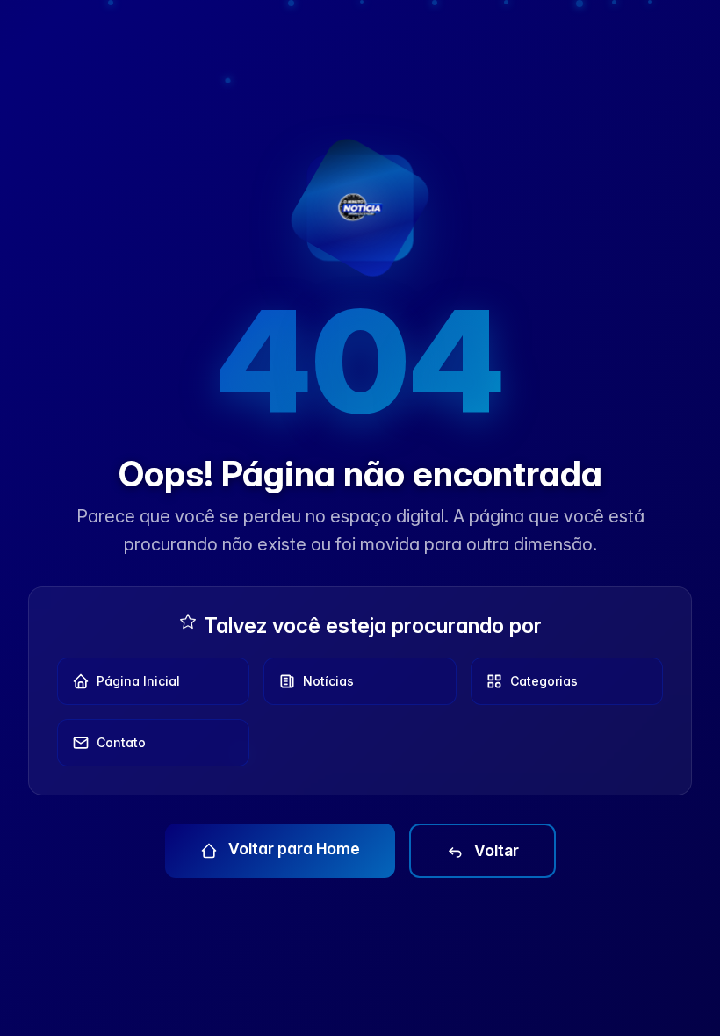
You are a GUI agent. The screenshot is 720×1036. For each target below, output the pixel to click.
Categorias (544, 680)
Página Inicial (138, 680)
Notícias (328, 680)
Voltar (495, 850)
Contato (121, 742)
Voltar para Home (292, 848)
